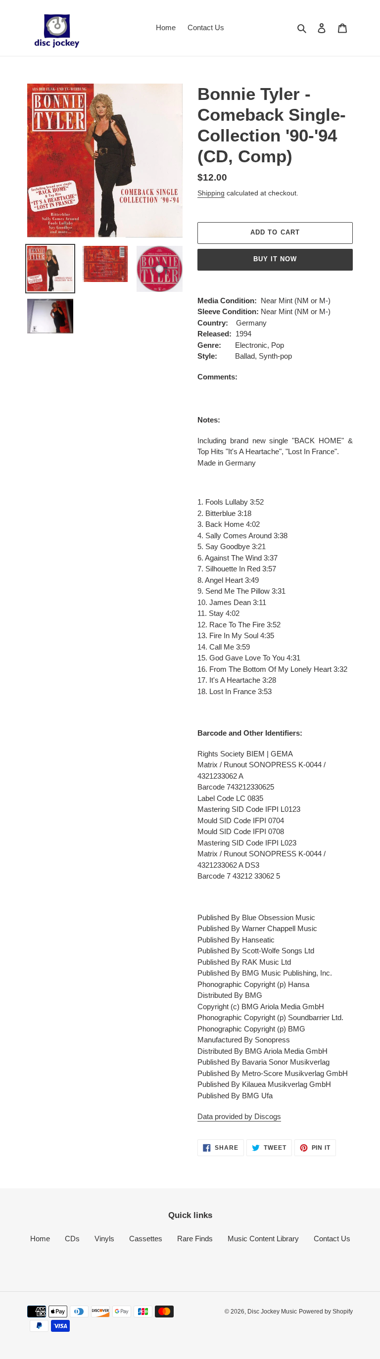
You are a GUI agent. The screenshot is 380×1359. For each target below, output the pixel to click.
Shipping (211, 193)
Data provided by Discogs (239, 1116)
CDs (72, 1238)
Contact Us (332, 1238)
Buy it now (275, 259)
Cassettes (145, 1238)
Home (40, 1238)
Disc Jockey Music (272, 1311)
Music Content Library (263, 1238)
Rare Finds (195, 1238)
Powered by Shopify (326, 1311)
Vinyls (104, 1238)
